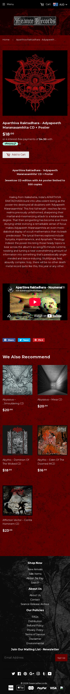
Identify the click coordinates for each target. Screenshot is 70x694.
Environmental (35, 643)
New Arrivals (35, 569)
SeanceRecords (38, 683)
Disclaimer (35, 638)
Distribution (35, 621)
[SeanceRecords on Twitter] (13, 674)
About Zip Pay (35, 578)
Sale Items (35, 573)
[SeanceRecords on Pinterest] (25, 674)
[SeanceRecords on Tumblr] (44, 674)
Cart (48, 4)
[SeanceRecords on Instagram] (38, 674)
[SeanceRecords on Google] (31, 674)
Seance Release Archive (35, 604)
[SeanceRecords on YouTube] (49, 674)
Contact (35, 599)
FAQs (35, 616)
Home (6, 39)
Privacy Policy (35, 630)
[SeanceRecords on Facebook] (19, 674)
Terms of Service (35, 634)
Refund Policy (35, 625)
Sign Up (61, 658)
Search (35, 582)
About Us (35, 595)
